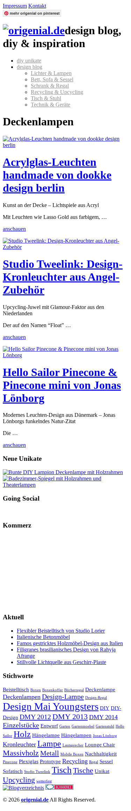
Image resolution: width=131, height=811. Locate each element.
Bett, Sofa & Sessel (52, 79)
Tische (83, 770)
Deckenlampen (22, 696)
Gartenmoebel (83, 726)
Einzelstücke (21, 725)
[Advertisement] (38, 571)
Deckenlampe (100, 689)
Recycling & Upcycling (57, 92)
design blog (29, 67)
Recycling (75, 761)
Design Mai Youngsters (51, 706)
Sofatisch (13, 771)
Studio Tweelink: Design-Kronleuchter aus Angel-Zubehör (63, 277)
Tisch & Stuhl (46, 98)
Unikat (102, 771)
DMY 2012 (35, 717)
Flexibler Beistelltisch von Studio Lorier (61, 631)
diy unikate (29, 61)
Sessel (106, 761)
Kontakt (37, 6)
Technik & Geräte (50, 105)
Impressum (15, 6)
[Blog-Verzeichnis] (59, 788)
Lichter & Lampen (51, 73)
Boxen (35, 690)
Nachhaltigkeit (101, 754)
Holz (22, 734)
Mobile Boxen (71, 754)
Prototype (50, 761)
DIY (104, 708)
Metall (49, 753)
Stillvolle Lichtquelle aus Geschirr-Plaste (61, 662)
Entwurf (49, 726)
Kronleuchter (19, 744)
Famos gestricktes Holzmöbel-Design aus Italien (70, 643)
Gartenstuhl (105, 726)
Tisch (62, 770)
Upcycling (19, 779)
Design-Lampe (63, 696)
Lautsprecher (73, 745)
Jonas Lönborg (105, 736)
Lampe (49, 743)
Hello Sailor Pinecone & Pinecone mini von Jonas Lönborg (62, 385)
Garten (64, 726)
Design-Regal (96, 698)
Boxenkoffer (52, 690)
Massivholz (21, 753)
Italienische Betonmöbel (43, 637)
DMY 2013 (70, 716)
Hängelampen (76, 735)
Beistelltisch (16, 689)
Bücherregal (74, 690)
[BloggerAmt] (23, 788)
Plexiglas (28, 761)
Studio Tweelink (37, 772)
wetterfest (44, 781)
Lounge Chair (100, 744)
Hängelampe (46, 735)
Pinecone (10, 762)
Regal (93, 762)
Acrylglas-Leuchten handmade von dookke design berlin (57, 175)
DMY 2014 (103, 717)
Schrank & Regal (50, 86)
